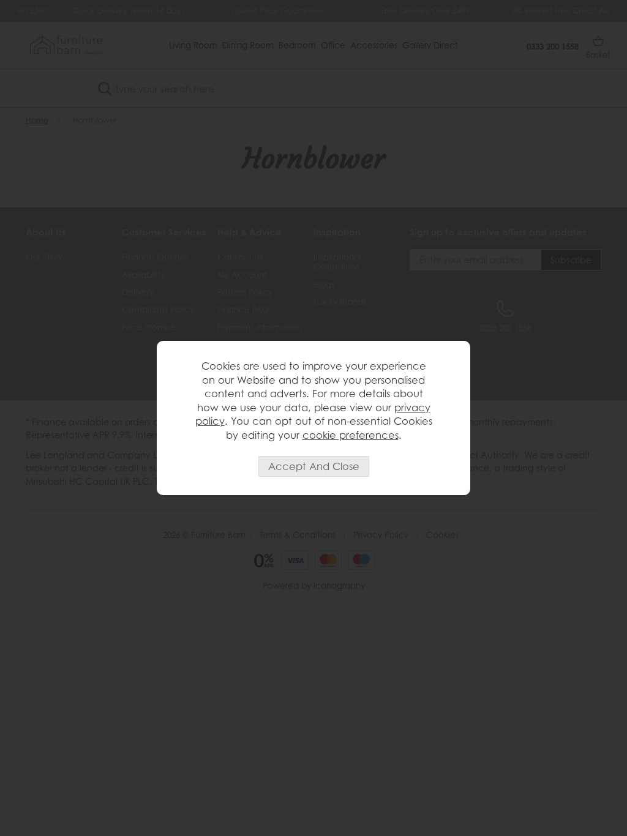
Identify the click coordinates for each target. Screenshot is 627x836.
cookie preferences (350, 435)
